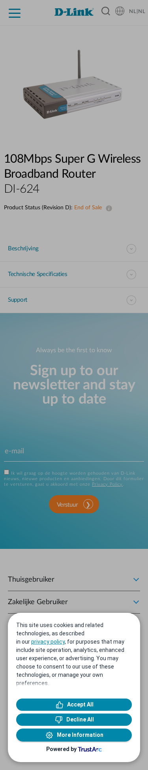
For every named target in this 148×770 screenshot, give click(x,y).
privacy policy (48, 642)
